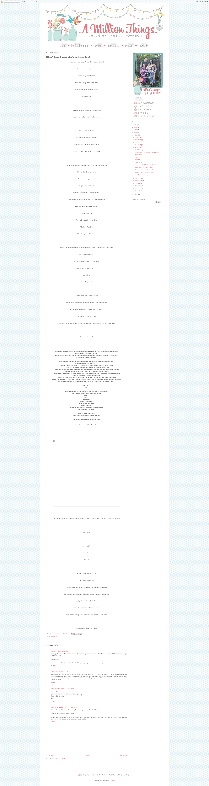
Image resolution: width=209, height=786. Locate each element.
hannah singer (55, 688)
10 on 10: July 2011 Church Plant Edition (147, 165)
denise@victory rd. (57, 707)
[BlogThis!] (74, 634)
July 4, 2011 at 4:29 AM (61, 651)
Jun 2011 (138, 178)
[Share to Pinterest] (80, 634)
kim (52, 651)
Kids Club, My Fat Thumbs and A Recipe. (147, 152)
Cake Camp (138, 162)
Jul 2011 (138, 150)
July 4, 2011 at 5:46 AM (67, 688)
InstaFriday (138, 154)
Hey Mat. (137, 157)
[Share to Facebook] (78, 634)
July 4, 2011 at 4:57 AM (61, 671)
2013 (135, 130)
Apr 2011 (138, 183)
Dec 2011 (138, 137)
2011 (135, 135)
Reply (53, 665)
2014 (135, 127)
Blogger (112, 781)
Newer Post (49, 755)
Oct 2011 (138, 142)
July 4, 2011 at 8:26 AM (70, 707)
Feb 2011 (138, 188)
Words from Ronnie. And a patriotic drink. (147, 170)
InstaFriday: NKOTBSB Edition (144, 167)
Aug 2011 (138, 147)
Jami (52, 671)
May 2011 (138, 181)
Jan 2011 (138, 191)
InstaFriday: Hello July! (141, 175)
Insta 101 (137, 160)
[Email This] (72, 634)
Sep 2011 (138, 145)
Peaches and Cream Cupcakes (144, 172)
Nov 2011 (138, 140)
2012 (135, 132)
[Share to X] (76, 634)
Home (87, 755)
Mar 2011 (138, 186)
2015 (135, 125)
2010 (135, 194)
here (112, 518)
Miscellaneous (54, 636)
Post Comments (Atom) (61, 759)
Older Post (123, 755)
